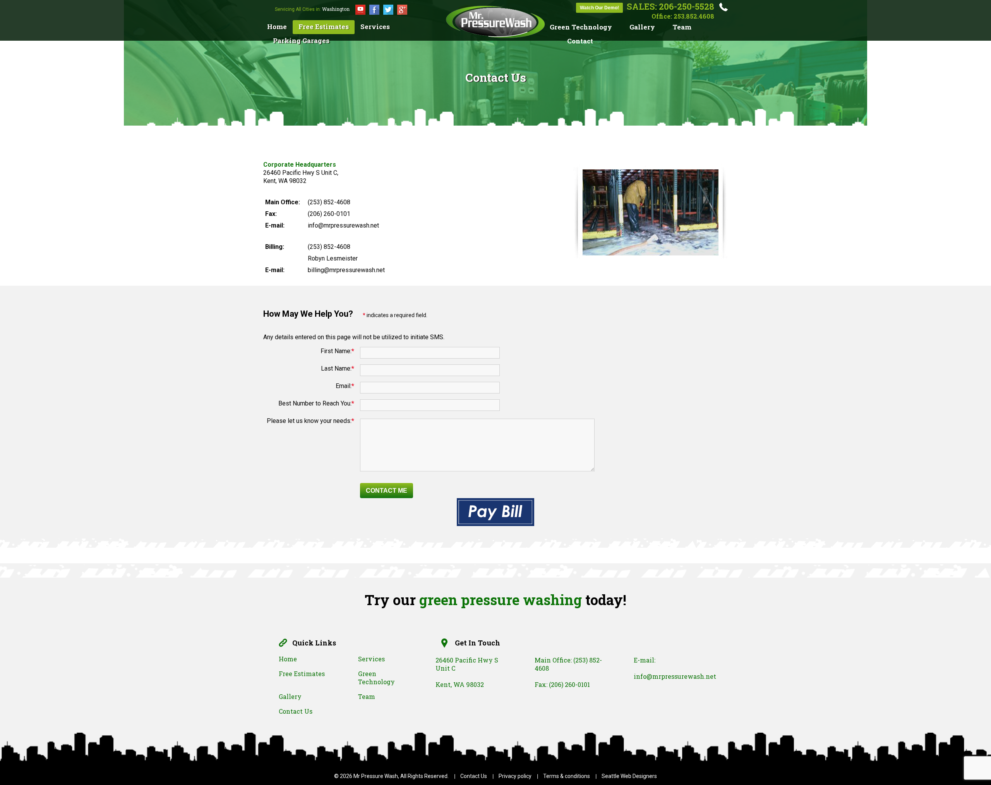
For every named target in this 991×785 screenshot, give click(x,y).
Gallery (642, 26)
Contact (580, 40)
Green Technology (581, 26)
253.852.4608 (694, 16)
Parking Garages (301, 40)
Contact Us (295, 711)
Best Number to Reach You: (316, 403)
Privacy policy (515, 776)
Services (375, 26)
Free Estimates (323, 26)
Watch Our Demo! (599, 7)
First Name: (337, 351)
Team (681, 26)
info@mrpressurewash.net (675, 676)
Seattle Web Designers (629, 776)
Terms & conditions (566, 776)
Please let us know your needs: (310, 420)
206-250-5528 (686, 6)
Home (277, 26)
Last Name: (337, 368)
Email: (345, 386)
